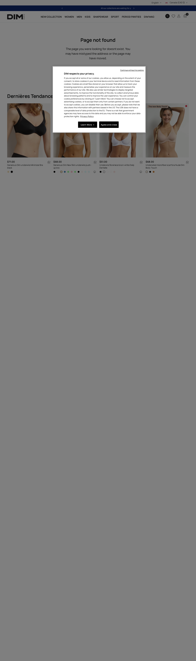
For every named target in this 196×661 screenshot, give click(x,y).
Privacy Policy (87, 116)
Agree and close (109, 124)
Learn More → (88, 124)
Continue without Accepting (132, 70)
